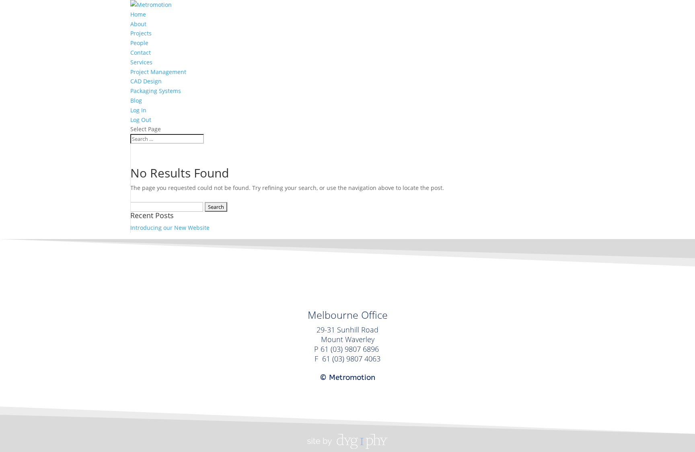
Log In (138, 110)
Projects (141, 33)
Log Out (140, 120)
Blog (136, 100)
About (138, 24)
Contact (140, 52)
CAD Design (146, 81)
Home (138, 14)
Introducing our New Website (170, 227)
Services (141, 62)
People (139, 43)
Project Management (158, 72)
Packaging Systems (155, 91)
